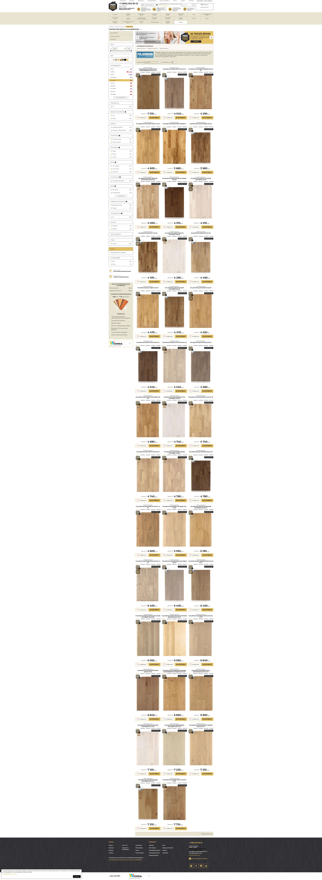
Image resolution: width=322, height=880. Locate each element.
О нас (111, 842)
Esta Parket (113, 77)
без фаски (115, 171)
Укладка (183, 0)
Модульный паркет (167, 847)
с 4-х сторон (116, 166)
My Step (112, 71)
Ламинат (151, 845)
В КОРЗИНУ (154, 118)
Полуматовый (116, 192)
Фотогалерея (139, 847)
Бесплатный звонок (149, 5)
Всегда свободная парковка (199, 858)
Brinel (112, 69)
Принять (76, 876)
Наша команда (140, 852)
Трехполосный (117, 142)
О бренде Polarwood (206, 833)
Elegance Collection (152, 48)
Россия (114, 243)
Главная (112, 26)
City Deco (112, 85)
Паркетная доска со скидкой (118, 252)
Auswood (112, 91)
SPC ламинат (152, 847)
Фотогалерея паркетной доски (122, 271)
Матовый (115, 189)
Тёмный (115, 228)
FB (196, 866)
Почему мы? (141, 0)
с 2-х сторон (116, 168)
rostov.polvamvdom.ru (113, 6)
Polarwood (113, 80)
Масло (114, 118)
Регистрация (200, 0)
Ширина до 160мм (117, 127)
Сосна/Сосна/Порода (118, 180)
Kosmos (112, 83)
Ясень (114, 264)
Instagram (201, 866)
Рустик (114, 154)
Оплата (111, 845)
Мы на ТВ (132, 0)
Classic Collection (141, 48)
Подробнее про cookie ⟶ (9, 874)
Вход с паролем (208, 0)
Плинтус (164, 850)
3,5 (113, 217)
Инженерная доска (154, 852)
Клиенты (111, 850)
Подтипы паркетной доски (121, 276)
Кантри (115, 157)
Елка (163, 845)
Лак (114, 115)
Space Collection (164, 48)
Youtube (206, 866)
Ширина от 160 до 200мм (119, 130)
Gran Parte (113, 88)
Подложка (165, 852)
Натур (114, 151)
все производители (121, 97)
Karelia (112, 74)
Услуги (175, 0)
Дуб (114, 261)
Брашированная (117, 205)
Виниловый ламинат (154, 850)
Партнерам (139, 845)
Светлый (115, 225)
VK (191, 866)
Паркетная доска (120, 26)
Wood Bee (113, 94)
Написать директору (163, 5)
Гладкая (115, 208)
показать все (120, 196)
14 (113, 106)
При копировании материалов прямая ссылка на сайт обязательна (125, 859)
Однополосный (117, 139)
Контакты (191, 0)
